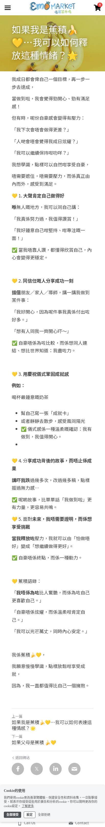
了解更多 (28, 806)
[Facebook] (18, 769)
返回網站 (22, 757)
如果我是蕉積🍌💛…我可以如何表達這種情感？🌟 (52, 725)
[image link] (52, 7)
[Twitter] (37, 769)
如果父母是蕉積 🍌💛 (34, 742)
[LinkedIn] (55, 769)
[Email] (74, 769)
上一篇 (17, 716)
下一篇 (17, 736)
